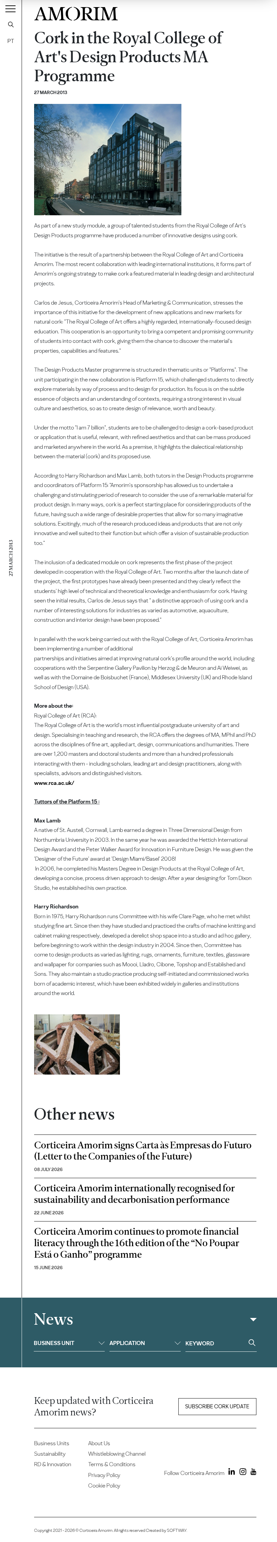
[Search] (11, 24)
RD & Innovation (52, 1464)
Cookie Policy (104, 1485)
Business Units (51, 1443)
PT (10, 41)
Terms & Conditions (111, 1464)
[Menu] (10, 8)
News (53, 1319)
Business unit (54, 1343)
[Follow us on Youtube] (251, 1473)
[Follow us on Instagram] (241, 1473)
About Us (99, 1443)
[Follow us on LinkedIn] (230, 1473)
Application (127, 1343)
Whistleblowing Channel (117, 1453)
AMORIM (76, 12)
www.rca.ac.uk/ (54, 782)
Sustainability (50, 1453)
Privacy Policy (104, 1475)
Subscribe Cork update (217, 1406)
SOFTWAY (176, 1530)
